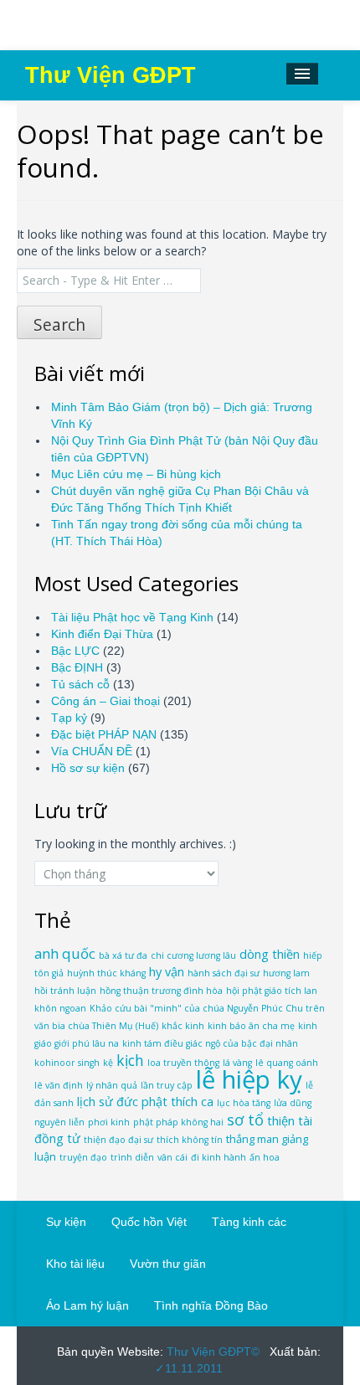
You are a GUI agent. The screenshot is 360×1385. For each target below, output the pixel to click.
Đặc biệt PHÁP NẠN (104, 734)
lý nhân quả (111, 1085)
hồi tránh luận (65, 990)
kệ (108, 1062)
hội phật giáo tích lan (271, 990)
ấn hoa (264, 1157)
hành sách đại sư (224, 973)
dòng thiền (269, 954)
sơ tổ (245, 1119)
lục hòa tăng (243, 1103)
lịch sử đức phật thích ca (145, 1102)
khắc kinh (183, 1026)
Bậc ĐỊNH (77, 667)
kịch (130, 1060)
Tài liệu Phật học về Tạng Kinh (132, 617)
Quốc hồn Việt (149, 1221)
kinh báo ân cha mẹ (251, 1026)
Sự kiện (66, 1221)
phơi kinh (109, 1122)
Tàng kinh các (249, 1221)
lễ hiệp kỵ (249, 1079)
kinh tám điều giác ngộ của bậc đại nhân (210, 1043)
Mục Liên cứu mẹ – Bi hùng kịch (136, 474)
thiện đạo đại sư (118, 1140)
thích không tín (190, 1140)
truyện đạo (83, 1157)
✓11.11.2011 (189, 1368)
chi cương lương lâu (193, 955)
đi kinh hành (218, 1157)
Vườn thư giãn (168, 1263)
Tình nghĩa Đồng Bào (211, 1305)
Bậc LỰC (75, 650)
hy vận (166, 972)
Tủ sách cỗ (80, 684)
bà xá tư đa (123, 955)
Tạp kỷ (69, 717)
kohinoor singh (67, 1062)
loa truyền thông (183, 1062)
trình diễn (132, 1157)
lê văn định (58, 1085)
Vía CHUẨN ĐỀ (91, 751)
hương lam (286, 973)
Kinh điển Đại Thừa (102, 634)
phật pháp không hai (178, 1122)
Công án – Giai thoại (105, 701)
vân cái (172, 1157)
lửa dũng (292, 1103)
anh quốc (64, 953)
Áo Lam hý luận (87, 1305)
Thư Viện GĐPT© (211, 1351)
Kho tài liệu (75, 1263)
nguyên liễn (59, 1122)
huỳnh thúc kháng (106, 973)
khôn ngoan (60, 1008)
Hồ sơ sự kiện (88, 768)
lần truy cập (167, 1085)
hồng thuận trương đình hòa (161, 990)
